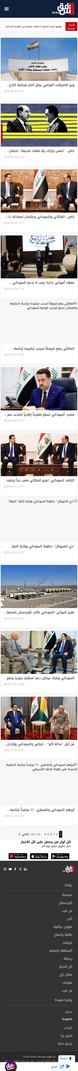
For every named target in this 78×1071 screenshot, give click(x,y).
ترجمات (67, 943)
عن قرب (67, 911)
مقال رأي (65, 974)
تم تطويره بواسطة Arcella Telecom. (39, 1057)
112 (32, 834)
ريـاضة (68, 959)
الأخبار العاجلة (71, 26)
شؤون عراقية (63, 927)
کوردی (68, 1028)
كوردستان (65, 903)
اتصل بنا (66, 1036)
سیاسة (67, 895)
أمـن (69, 919)
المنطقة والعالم (60, 951)
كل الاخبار (65, 967)
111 (38, 834)
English (67, 1020)
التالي (25, 834)
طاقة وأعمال (63, 935)
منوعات (67, 982)
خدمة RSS (65, 1044)
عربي (68, 1012)
